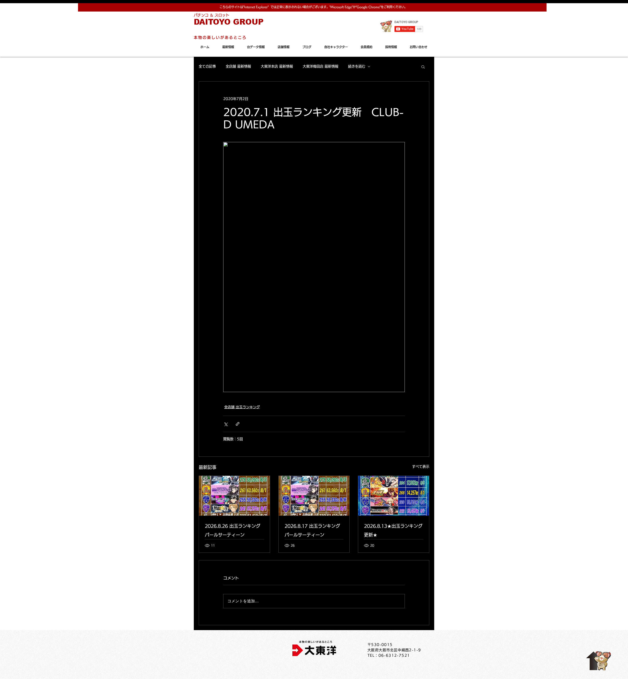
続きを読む (356, 66)
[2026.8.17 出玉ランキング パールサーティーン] (314, 496)
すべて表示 (420, 466)
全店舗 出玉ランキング (242, 407)
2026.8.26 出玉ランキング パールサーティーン (232, 530)
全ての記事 (207, 66)
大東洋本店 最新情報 (277, 66)
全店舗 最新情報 (238, 66)
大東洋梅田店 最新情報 (320, 66)
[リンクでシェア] (237, 424)
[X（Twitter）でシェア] (225, 424)
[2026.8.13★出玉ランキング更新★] (393, 496)
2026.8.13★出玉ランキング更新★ (393, 530)
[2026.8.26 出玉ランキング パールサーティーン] (234, 496)
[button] (423, 67)
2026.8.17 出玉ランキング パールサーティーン (312, 530)
